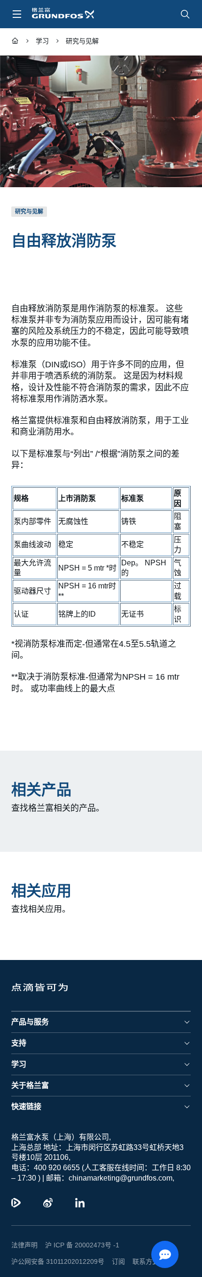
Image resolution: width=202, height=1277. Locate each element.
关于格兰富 (30, 1074)
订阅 (110, 1249)
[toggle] (17, 14)
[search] (185, 14)
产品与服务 (30, 1010)
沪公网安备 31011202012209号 (54, 1249)
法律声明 (24, 1233)
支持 (18, 1032)
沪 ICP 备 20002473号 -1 (78, 1233)
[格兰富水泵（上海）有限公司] (15, 42)
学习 (18, 1053)
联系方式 (138, 1249)
